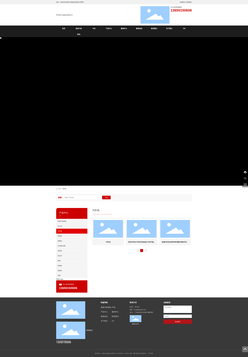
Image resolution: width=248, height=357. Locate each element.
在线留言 (182, 2)
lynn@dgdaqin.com (140, 309)
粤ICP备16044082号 (139, 353)
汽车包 (108, 242)
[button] (242, 111)
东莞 (131, 353)
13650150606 (181, 10)
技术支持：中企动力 (123, 353)
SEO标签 (150, 353)
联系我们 (189, 2)
